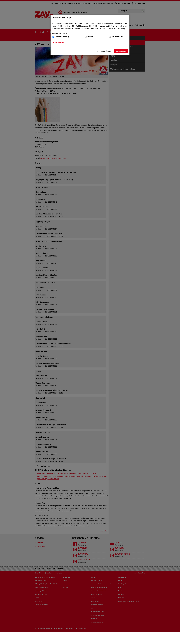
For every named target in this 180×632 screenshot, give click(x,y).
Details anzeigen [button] (58, 42)
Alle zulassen (121, 51)
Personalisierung (117, 37)
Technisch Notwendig (62, 37)
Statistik (90, 37)
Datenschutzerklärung (117, 29)
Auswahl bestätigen (104, 51)
